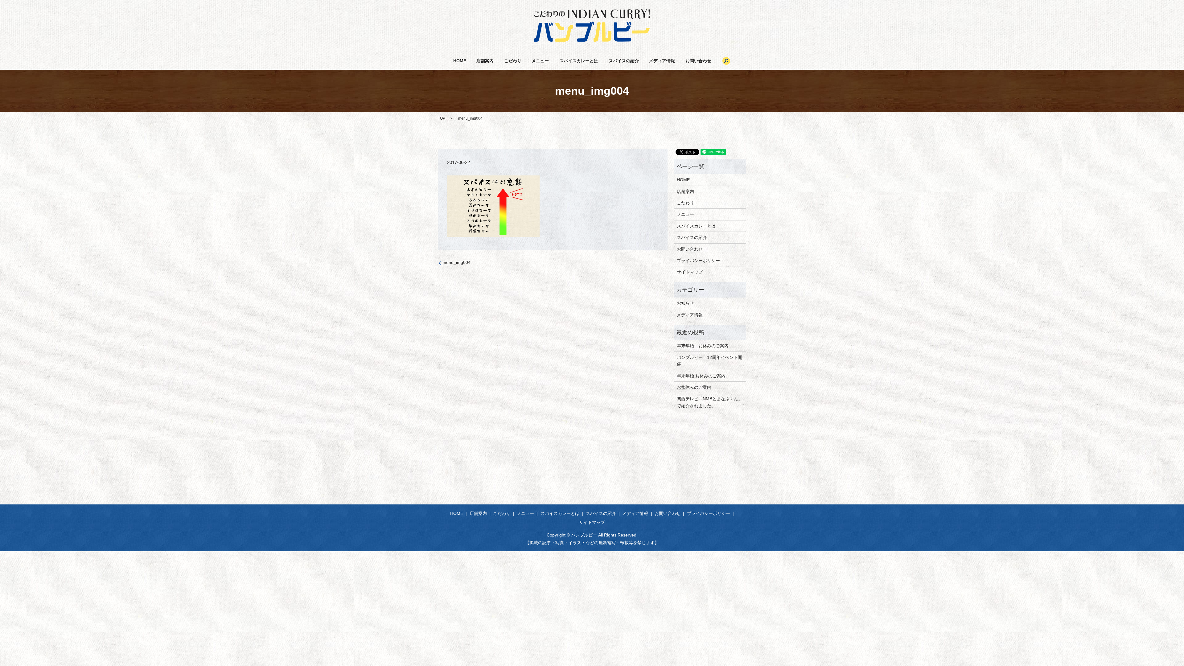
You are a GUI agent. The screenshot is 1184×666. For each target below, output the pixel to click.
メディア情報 (662, 60)
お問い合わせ (698, 60)
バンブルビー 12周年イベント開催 (709, 361)
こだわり (512, 60)
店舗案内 (485, 60)
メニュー (540, 60)
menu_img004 (456, 262)
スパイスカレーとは (578, 60)
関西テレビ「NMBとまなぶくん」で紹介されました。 (709, 402)
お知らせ (685, 303)
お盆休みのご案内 (694, 387)
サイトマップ (690, 271)
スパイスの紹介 (624, 60)
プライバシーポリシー (698, 260)
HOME (459, 60)
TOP (441, 118)
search (726, 60)
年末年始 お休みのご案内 (703, 345)
